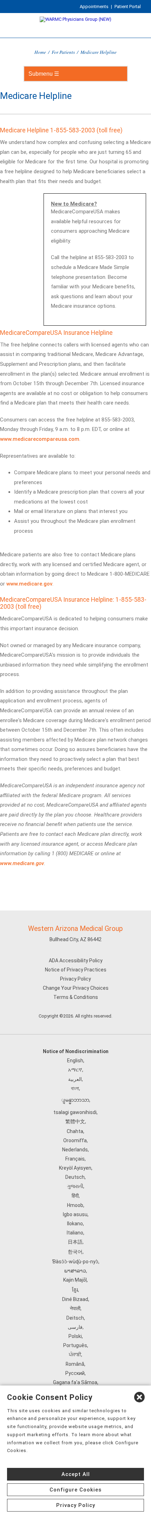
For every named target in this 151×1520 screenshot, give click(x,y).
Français (75, 1159)
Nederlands (75, 1149)
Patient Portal (127, 6)
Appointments (94, 6)
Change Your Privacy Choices (76, 988)
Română (75, 1364)
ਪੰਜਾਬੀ (75, 1354)
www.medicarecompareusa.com (39, 439)
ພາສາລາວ (75, 1271)
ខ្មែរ (75, 1290)
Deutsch (75, 1177)
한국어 (75, 1252)
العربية (75, 1079)
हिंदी (75, 1196)
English (75, 1060)
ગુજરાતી (75, 1186)
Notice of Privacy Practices (75, 969)
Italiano (75, 1233)
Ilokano (75, 1223)
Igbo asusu (75, 1214)
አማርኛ (75, 1069)
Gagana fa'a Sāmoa (75, 1382)
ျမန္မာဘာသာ (75, 1100)
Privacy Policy (75, 979)
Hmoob (75, 1205)
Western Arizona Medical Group (75, 929)
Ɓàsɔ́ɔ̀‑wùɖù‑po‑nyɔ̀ (75, 1261)
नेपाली (75, 1308)
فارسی (75, 1327)
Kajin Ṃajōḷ (75, 1280)
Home (40, 52)
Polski (75, 1336)
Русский (75, 1373)
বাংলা (75, 1088)
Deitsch (75, 1318)
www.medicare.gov (29, 584)
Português (75, 1345)
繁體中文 (75, 1121)
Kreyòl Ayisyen (75, 1168)
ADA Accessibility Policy (76, 960)
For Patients (63, 52)
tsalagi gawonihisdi (75, 1112)
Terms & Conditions (75, 997)
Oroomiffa (75, 1140)
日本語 (75, 1242)
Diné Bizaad (75, 1299)
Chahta (75, 1131)
